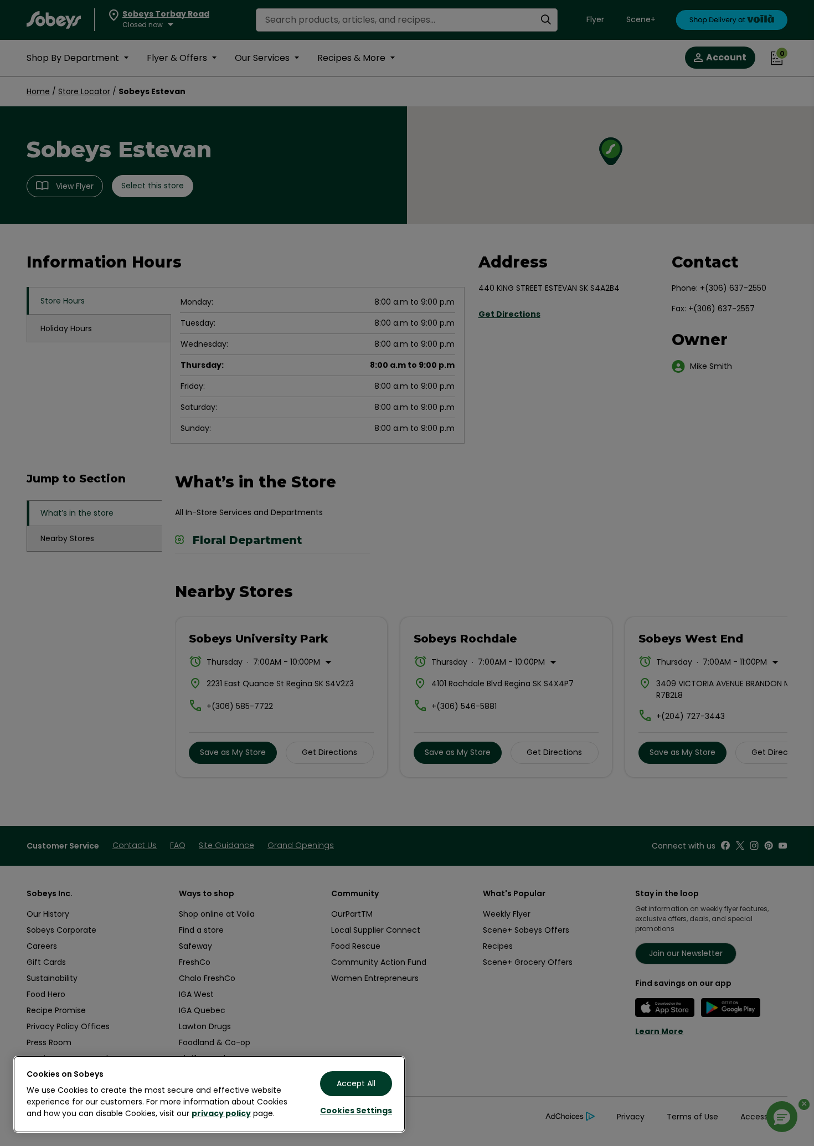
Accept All (356, 1083)
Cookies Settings (356, 1110)
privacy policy (221, 1113)
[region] (209, 1094)
